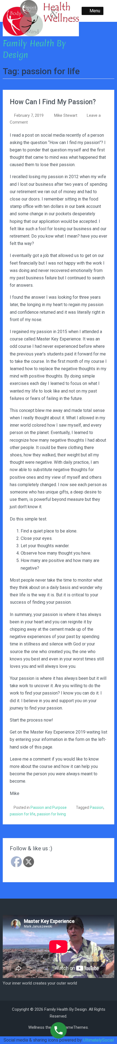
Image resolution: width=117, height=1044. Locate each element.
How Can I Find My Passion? (53, 102)
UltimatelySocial (98, 1040)
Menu (95, 10)
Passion (96, 807)
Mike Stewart (65, 115)
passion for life (22, 814)
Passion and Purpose (48, 807)
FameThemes (75, 1027)
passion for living (51, 814)
